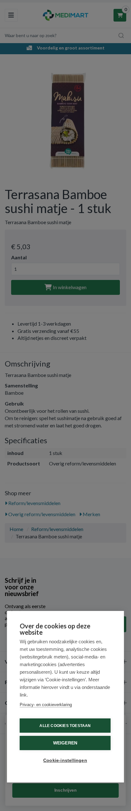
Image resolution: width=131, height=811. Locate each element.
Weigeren (65, 743)
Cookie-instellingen (65, 760)
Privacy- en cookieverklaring (46, 704)
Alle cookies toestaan (65, 725)
